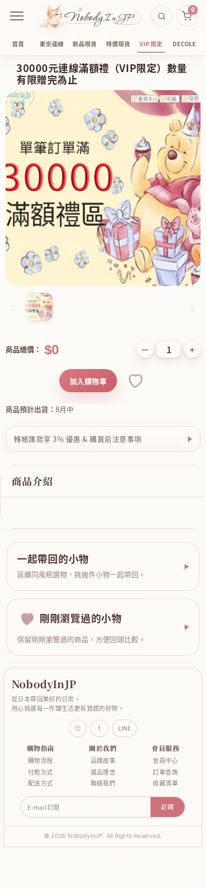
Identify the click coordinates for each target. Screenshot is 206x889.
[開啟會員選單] (17, 16)
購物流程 (39, 752)
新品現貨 (85, 44)
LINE (120, 720)
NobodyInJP (44, 675)
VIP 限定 (151, 44)
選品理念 (99, 763)
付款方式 (39, 763)
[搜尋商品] (161, 16)
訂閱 (163, 798)
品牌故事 (99, 752)
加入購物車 (88, 381)
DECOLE (184, 44)
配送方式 (39, 775)
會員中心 (158, 752)
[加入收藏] (135, 381)
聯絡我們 (99, 775)
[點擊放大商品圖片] (103, 188)
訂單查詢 (158, 763)
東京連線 (52, 44)
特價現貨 (118, 44)
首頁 (18, 44)
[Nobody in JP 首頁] (90, 16)
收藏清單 (158, 775)
